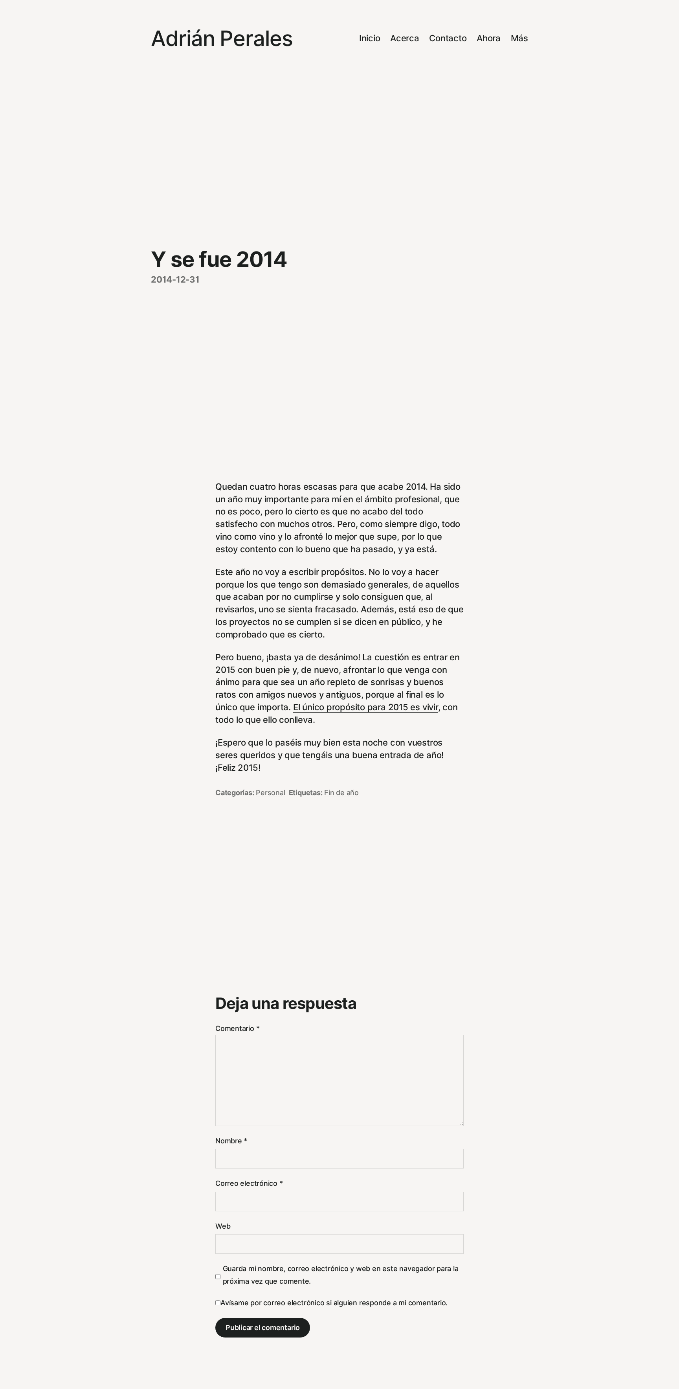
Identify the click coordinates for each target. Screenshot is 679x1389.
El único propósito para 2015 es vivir (365, 707)
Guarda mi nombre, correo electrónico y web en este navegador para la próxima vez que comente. (341, 1274)
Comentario (237, 1028)
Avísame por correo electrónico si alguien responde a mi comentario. (334, 1303)
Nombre (231, 1141)
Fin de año (341, 792)
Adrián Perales (222, 38)
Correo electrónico (249, 1183)
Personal (270, 792)
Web (222, 1226)
